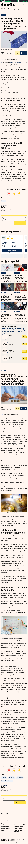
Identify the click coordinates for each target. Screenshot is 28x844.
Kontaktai (3, 830)
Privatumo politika (18, 823)
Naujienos (3, 8)
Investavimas (11, 777)
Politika (8, 8)
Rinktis (24, 336)
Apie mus (3, 823)
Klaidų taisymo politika (20, 824)
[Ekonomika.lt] (8, 4)
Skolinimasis (20, 777)
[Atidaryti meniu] (26, 4)
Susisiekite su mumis (19, 835)
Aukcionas (3, 777)
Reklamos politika (18, 826)
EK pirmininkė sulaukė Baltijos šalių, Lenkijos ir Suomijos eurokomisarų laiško (20, 278)
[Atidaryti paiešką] (20, 4)
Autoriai (2, 824)
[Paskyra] (23, 4)
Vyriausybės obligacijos (6, 780)
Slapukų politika (18, 828)
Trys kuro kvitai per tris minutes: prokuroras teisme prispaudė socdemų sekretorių (20, 297)
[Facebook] (2, 835)
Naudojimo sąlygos (5, 826)
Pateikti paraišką (12, 250)
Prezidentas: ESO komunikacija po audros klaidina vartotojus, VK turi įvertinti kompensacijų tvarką (20, 317)
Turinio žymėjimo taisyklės (18, 831)
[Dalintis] (25, 53)
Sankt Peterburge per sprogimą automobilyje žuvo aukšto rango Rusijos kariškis (6, 278)
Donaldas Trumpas (15, 62)
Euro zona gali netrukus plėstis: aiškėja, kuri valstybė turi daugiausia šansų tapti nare (6, 317)
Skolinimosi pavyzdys (7, 255)
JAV (2, 62)
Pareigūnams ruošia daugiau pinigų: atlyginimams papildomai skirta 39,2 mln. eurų (7, 297)
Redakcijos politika (5, 828)
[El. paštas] (5, 835)
